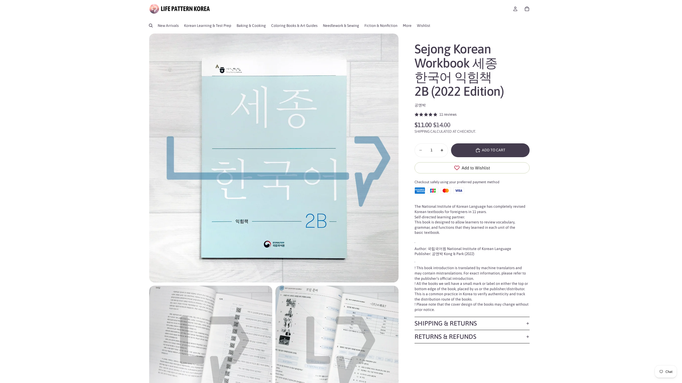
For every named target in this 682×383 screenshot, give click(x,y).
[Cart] (527, 9)
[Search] (151, 25)
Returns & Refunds (445, 336)
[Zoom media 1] (274, 158)
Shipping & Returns (446, 323)
